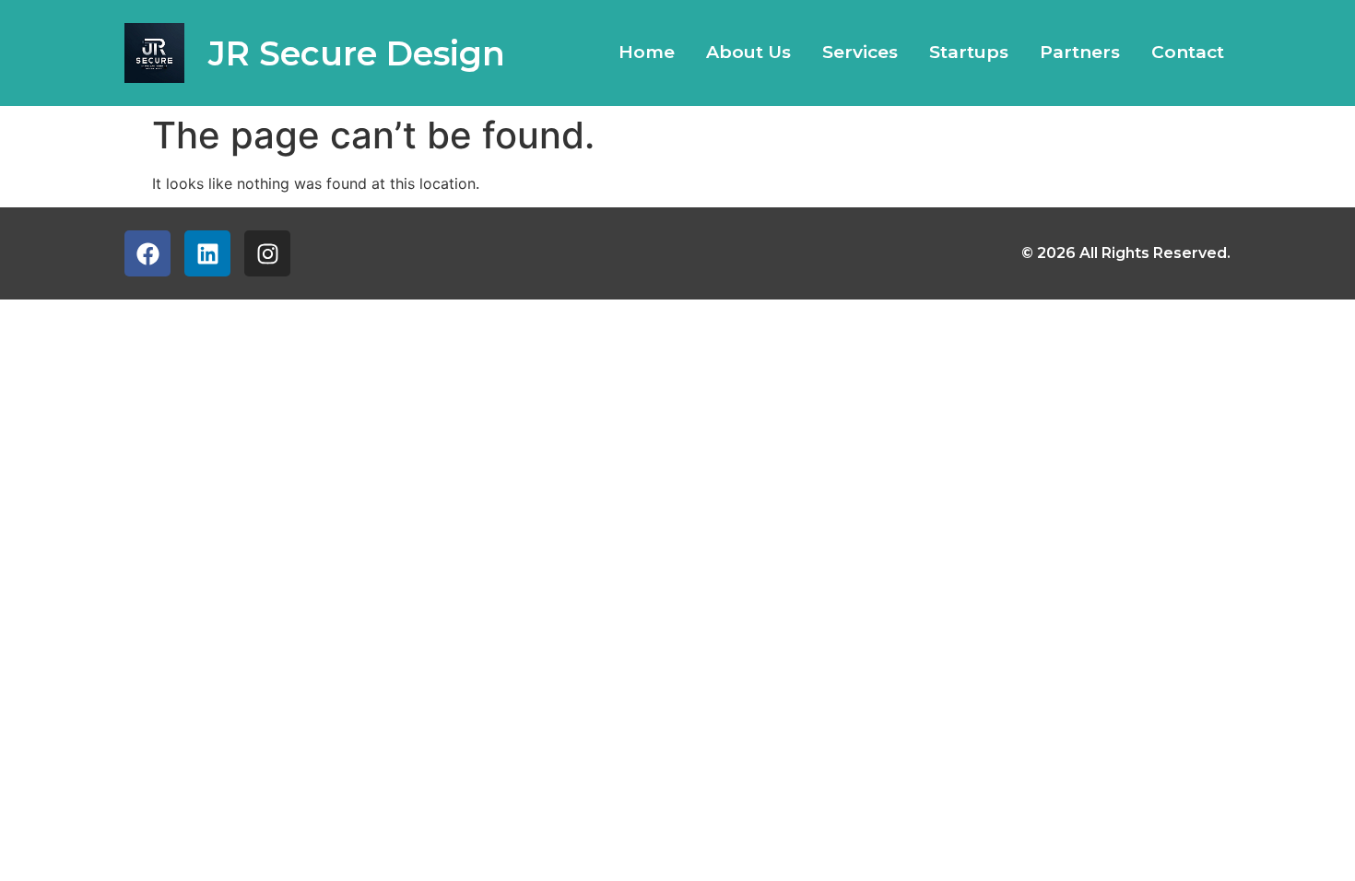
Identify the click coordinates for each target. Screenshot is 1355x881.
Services (860, 52)
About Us (748, 52)
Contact (1187, 52)
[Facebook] (147, 253)
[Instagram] (267, 253)
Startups (968, 52)
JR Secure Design (356, 53)
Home (647, 52)
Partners (1080, 52)
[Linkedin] (207, 253)
